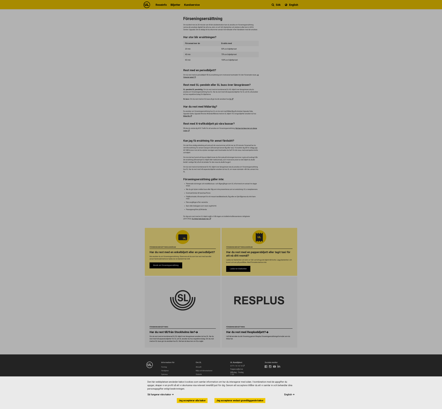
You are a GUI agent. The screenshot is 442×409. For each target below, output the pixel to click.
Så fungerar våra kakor (159, 394)
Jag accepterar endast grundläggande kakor (239, 400)
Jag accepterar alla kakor (192, 400)
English (288, 394)
